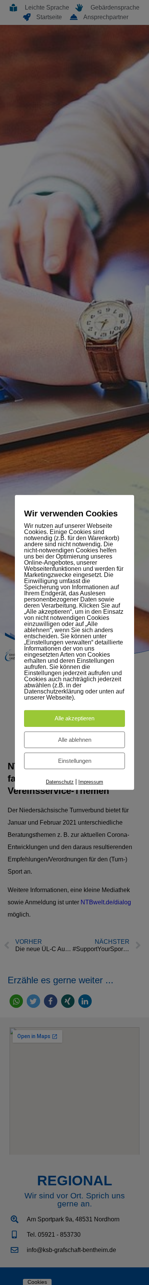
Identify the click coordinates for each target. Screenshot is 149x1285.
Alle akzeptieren (74, 718)
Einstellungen (74, 761)
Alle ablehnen (74, 739)
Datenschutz (60, 782)
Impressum (90, 782)
